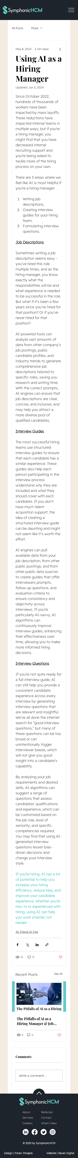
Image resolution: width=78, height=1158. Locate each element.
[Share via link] (47, 945)
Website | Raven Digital (60, 1153)
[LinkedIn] (26, 1132)
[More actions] (60, 49)
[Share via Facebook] (17, 945)
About (26, 1112)
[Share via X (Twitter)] (27, 945)
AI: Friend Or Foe (27, 932)
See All (58, 974)
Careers (27, 1123)
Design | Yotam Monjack (18, 1153)
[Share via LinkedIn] (37, 945)
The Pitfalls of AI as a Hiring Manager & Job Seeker (35, 1021)
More (34, 28)
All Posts (17, 28)
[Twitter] (44, 1132)
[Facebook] (35, 1132)
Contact (46, 1117)
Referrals (47, 1112)
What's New (49, 1123)
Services (27, 1117)
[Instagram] (53, 1132)
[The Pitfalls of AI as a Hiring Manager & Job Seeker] (39, 996)
